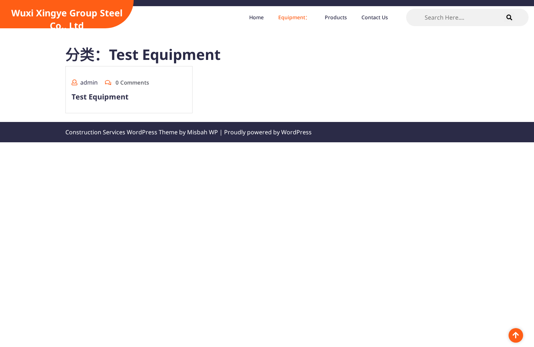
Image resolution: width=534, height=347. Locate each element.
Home (256, 17)
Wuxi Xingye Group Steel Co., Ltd (66, 19)
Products (336, 17)
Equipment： (294, 17)
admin (89, 82)
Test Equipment (100, 97)
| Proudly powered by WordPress (265, 132)
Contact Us (374, 17)
